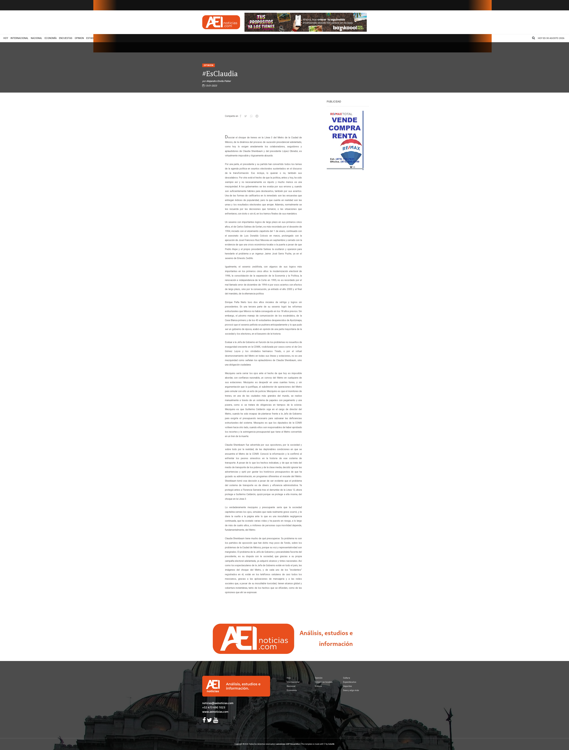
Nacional (36, 38)
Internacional (19, 38)
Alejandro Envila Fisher (218, 81)
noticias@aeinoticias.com (217, 703)
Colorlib (331, 744)
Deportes (347, 686)
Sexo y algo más (351, 690)
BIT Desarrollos (293, 744)
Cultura (346, 678)
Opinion (79, 38)
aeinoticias (280, 744)
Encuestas (65, 38)
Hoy (6, 38)
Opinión (208, 65)
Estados (91, 38)
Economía (51, 38)
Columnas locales (324, 682)
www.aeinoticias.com (215, 711)
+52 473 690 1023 (213, 707)
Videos (318, 686)
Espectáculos (349, 682)
